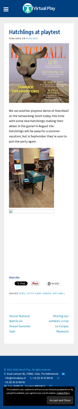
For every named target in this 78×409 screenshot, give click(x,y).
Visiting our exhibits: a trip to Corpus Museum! (59, 323)
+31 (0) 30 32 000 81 (42, 378)
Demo (22, 293)
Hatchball (59, 293)
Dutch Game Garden (39, 293)
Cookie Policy (63, 392)
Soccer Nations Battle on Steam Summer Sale (20, 323)
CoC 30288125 (15, 386)
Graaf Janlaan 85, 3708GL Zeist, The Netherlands (31, 374)
